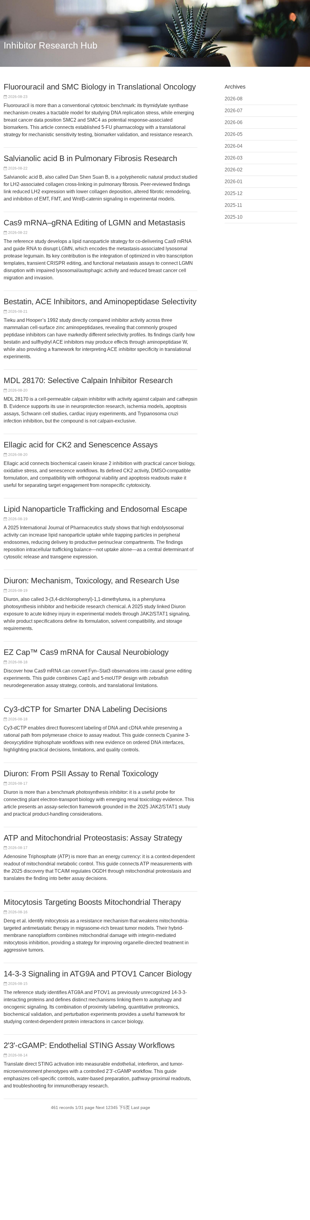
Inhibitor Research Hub (50, 45)
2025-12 (233, 193)
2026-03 (233, 157)
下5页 (124, 1107)
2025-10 (233, 217)
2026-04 (233, 146)
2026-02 (233, 169)
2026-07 (233, 110)
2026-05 (233, 134)
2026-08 (233, 98)
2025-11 (233, 205)
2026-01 (233, 181)
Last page (140, 1107)
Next (100, 1107)
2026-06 (233, 122)
